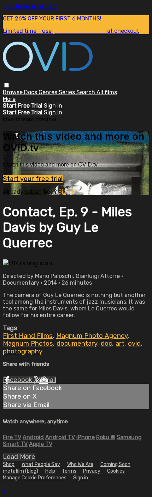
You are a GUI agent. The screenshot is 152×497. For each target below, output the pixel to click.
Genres (49, 92)
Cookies (116, 471)
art (120, 343)
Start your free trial (33, 179)
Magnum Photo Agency (92, 336)
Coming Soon (115, 464)
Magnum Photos (28, 343)
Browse (13, 92)
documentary (77, 343)
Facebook (18, 380)
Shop (8, 464)
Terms (69, 471)
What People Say (41, 464)
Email (48, 380)
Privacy (92, 471)
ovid (134, 343)
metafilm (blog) (20, 471)
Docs (31, 92)
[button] (6, 85)
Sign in (53, 105)
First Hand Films (28, 336)
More (9, 99)
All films (107, 92)
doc (106, 343)
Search (86, 92)
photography (22, 351)
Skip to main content (30, 6)
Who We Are (80, 464)
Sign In (53, 112)
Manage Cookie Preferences (35, 478)
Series (67, 92)
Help (50, 471)
